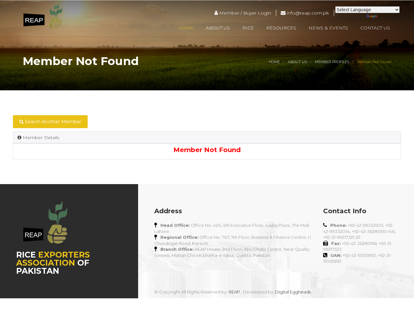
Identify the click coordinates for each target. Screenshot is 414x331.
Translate (388, 16)
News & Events (328, 28)
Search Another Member (52, 122)
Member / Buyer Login (244, 13)
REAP (234, 291)
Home (185, 28)
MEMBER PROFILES (332, 62)
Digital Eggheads (293, 291)
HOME (274, 62)
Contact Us (375, 28)
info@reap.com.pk (307, 13)
